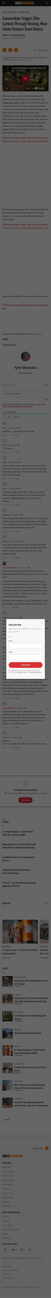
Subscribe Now (25, 665)
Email (10, 641)
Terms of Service (36, 672)
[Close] (41, 622)
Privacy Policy (22, 672)
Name (10, 652)
